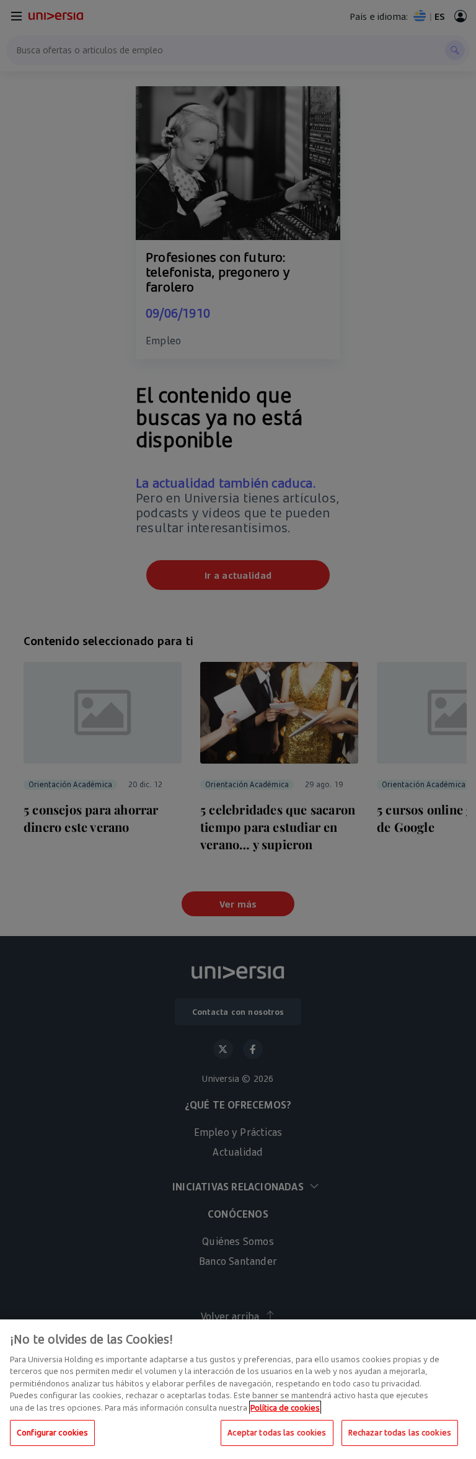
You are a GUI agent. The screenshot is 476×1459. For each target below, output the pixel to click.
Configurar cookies (52, 1432)
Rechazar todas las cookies (399, 1432)
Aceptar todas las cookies (276, 1432)
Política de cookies (285, 1407)
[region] (238, 1389)
